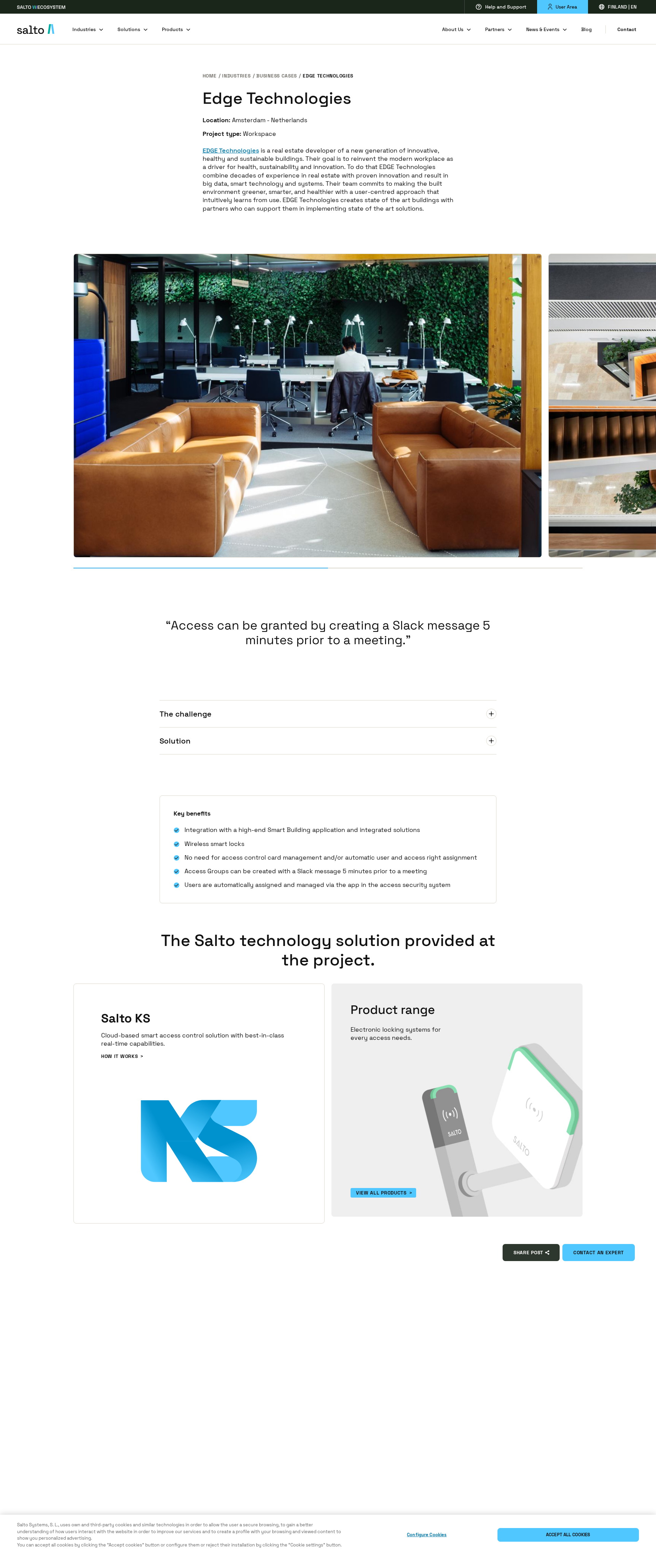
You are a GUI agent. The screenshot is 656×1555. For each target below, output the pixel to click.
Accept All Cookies (568, 1535)
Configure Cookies (427, 1535)
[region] (328, 1535)
